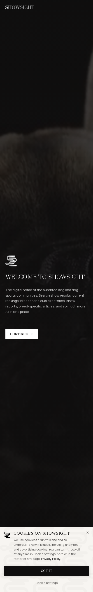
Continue (19, 334)
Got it (46, 571)
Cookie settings (46, 583)
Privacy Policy (50, 559)
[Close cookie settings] (87, 532)
